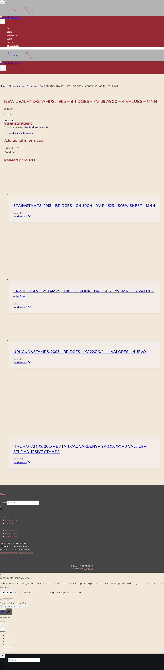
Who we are (13, 35)
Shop (9, 31)
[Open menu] (3, 68)
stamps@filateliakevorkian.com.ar (16, 552)
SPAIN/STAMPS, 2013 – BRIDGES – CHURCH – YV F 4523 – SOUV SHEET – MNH (84, 205)
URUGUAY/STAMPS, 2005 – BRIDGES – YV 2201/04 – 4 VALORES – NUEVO (79, 351)
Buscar (3, 502)
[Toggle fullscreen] (4, 617)
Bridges (33, 127)
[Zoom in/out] (1, 617)
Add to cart (9, 120)
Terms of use (11, 536)
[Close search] (2, 656)
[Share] (6, 617)
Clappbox (88, 569)
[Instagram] (5, 3)
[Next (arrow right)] (4, 621)
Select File (8, 600)
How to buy (11, 533)
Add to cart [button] (20, 216)
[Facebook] (2, 3)
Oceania (43, 127)
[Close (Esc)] (9, 617)
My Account (11, 520)
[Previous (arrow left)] (1, 621)
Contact (11, 42)
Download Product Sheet (18, 124)
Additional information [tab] (21, 133)
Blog (9, 38)
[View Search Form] (2, 21)
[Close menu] (0, 625)
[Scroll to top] (3, 612)
